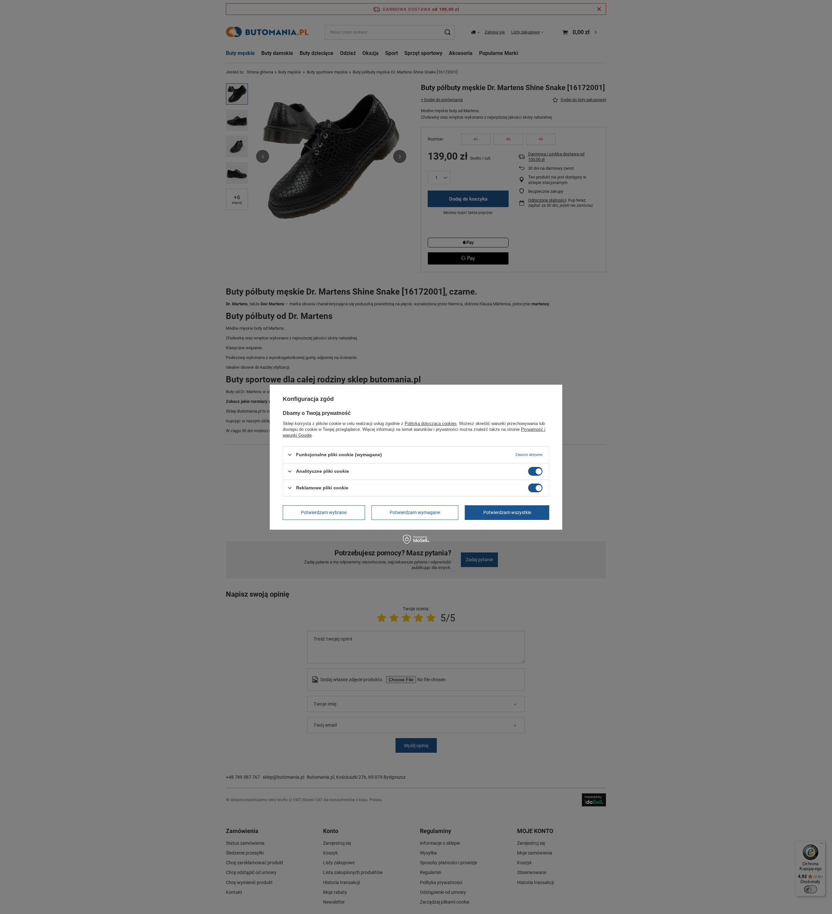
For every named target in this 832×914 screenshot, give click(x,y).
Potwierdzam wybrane (323, 512)
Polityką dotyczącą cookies (431, 423)
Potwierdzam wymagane (415, 512)
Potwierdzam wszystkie (507, 512)
